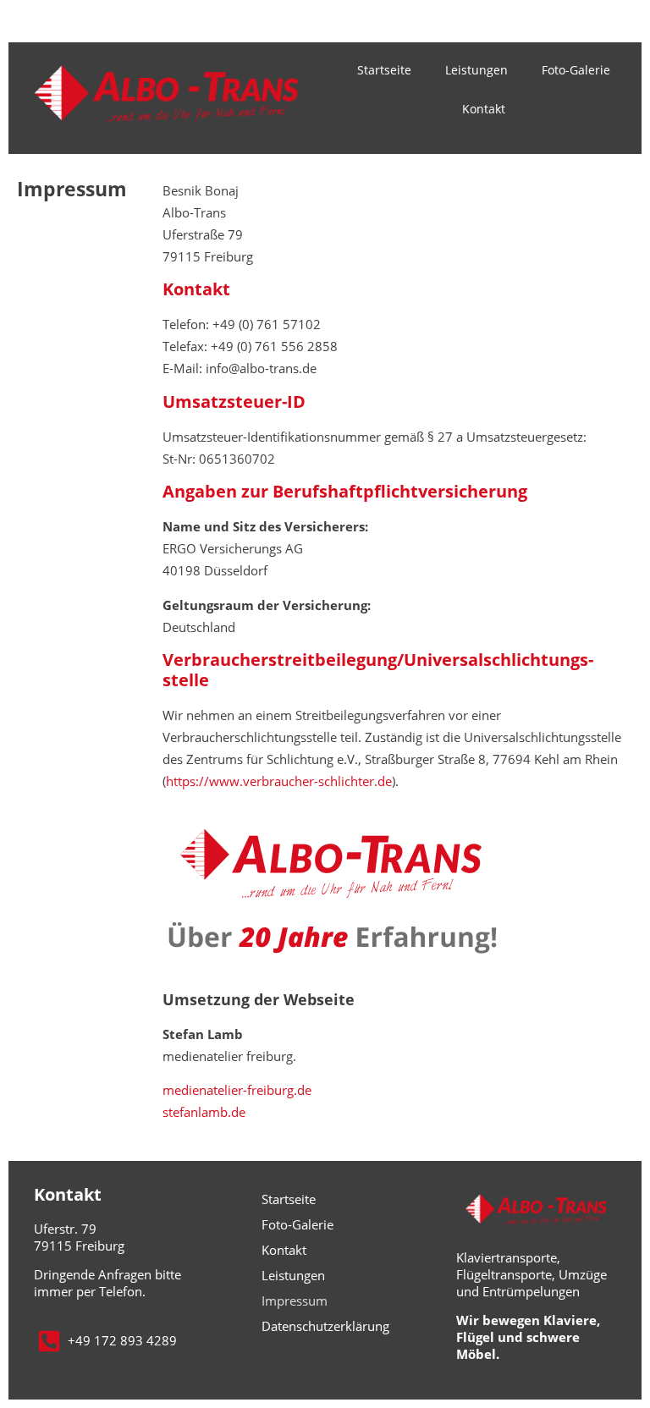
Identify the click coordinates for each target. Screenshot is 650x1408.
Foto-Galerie (576, 70)
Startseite (384, 70)
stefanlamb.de (203, 1111)
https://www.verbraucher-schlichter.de (279, 781)
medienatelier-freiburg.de (236, 1089)
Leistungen (476, 70)
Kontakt (483, 109)
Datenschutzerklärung (325, 1325)
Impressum (295, 1300)
